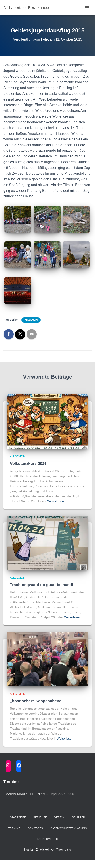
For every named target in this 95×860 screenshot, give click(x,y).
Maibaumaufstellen (23, 794)
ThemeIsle (63, 849)
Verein (59, 817)
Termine (14, 828)
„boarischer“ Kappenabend (36, 701)
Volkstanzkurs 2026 (28, 463)
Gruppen (78, 817)
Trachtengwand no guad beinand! (41, 585)
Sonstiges (35, 828)
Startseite (18, 817)
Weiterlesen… (57, 501)
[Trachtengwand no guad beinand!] (47, 542)
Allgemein (31, 320)
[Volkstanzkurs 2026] (47, 421)
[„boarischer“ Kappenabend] (47, 659)
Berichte (40, 817)
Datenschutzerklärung (68, 828)
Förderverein (47, 839)
